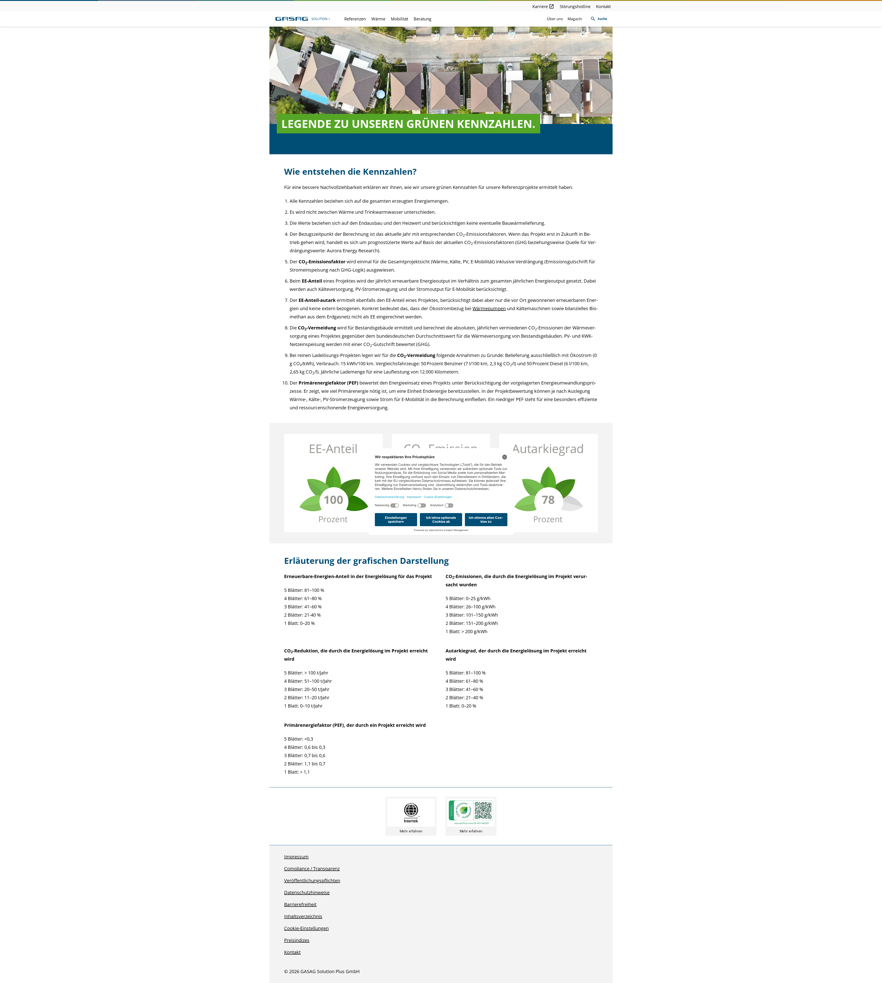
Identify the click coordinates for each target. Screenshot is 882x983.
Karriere (540, 6)
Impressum (296, 857)
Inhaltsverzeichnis (303, 916)
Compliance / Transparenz (312, 868)
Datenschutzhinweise (307, 892)
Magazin (575, 18)
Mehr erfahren (411, 831)
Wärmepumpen (489, 308)
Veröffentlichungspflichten (312, 880)
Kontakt (603, 6)
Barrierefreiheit (300, 904)
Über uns (555, 18)
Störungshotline (575, 6)
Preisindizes (296, 940)
